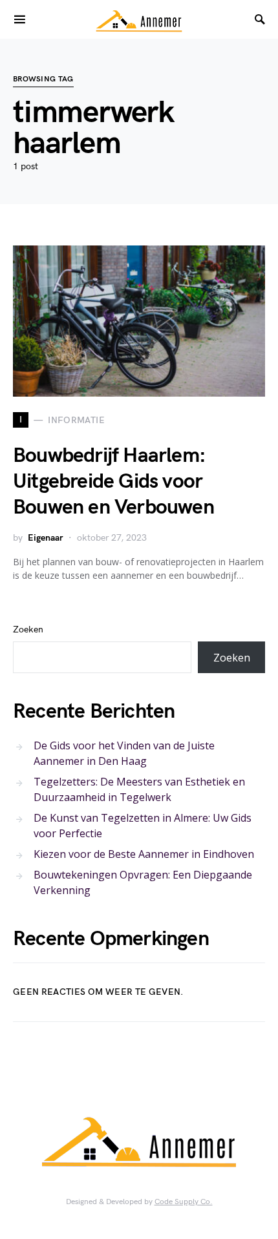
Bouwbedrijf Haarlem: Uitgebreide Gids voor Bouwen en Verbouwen (113, 481)
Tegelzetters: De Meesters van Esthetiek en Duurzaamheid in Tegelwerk (139, 789)
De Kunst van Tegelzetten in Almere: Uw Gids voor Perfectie (142, 825)
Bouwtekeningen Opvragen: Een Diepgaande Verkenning (143, 882)
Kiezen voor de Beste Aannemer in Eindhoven (144, 854)
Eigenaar (45, 537)
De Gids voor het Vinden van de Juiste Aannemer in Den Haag (124, 753)
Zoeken (28, 629)
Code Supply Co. (184, 1202)
